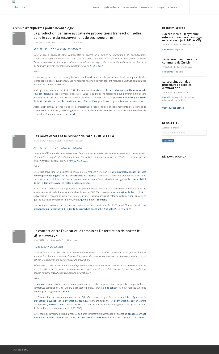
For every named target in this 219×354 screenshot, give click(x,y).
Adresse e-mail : (170, 127)
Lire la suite (70, 114)
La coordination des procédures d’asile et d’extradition (176, 85)
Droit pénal (177, 49)
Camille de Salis (79, 42)
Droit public (62, 42)
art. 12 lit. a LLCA (94, 65)
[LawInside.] (19, 7)
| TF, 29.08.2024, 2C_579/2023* (65, 49)
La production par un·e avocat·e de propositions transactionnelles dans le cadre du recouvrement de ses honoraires (87, 35)
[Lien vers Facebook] (194, 7)
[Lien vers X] (204, 7)
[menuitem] (96, 7)
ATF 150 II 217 (41, 147)
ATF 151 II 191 (41, 49)
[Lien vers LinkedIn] (199, 7)
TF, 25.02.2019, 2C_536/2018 (48, 246)
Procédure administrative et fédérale (178, 99)
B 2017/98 (75, 308)
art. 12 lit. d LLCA (78, 160)
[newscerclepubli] (19, 38)
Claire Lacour (183, 92)
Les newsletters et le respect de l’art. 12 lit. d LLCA (74, 136)
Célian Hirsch (72, 240)
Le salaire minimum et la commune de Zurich (179, 60)
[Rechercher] (182, 7)
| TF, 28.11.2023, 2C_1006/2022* (66, 147)
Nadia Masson (184, 44)
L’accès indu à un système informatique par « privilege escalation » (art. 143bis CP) (182, 37)
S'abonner (168, 141)
